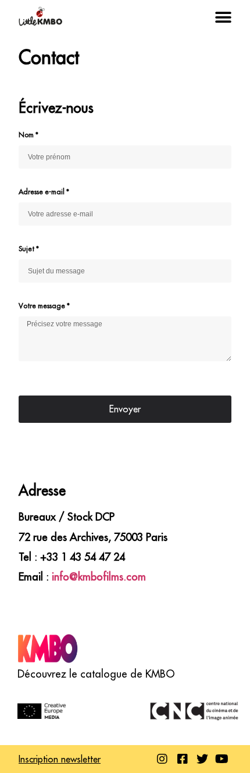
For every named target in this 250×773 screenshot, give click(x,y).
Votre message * (44, 305)
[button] (223, 18)
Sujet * (29, 248)
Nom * (28, 134)
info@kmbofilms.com (99, 576)
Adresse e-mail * (44, 191)
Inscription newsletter (60, 759)
